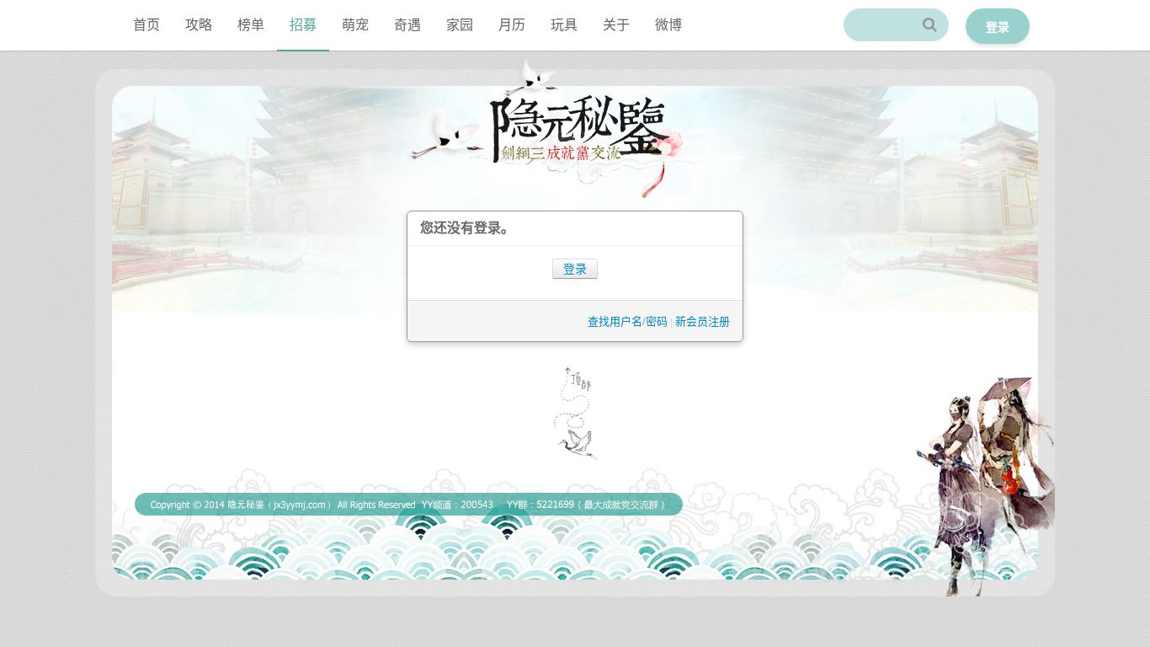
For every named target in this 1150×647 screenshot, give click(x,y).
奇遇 (407, 25)
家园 (459, 25)
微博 (668, 25)
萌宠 (355, 25)
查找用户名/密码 (628, 321)
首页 (146, 25)
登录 (575, 269)
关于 (616, 25)
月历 (511, 25)
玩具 (564, 25)
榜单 (250, 25)
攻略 (198, 25)
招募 (303, 25)
